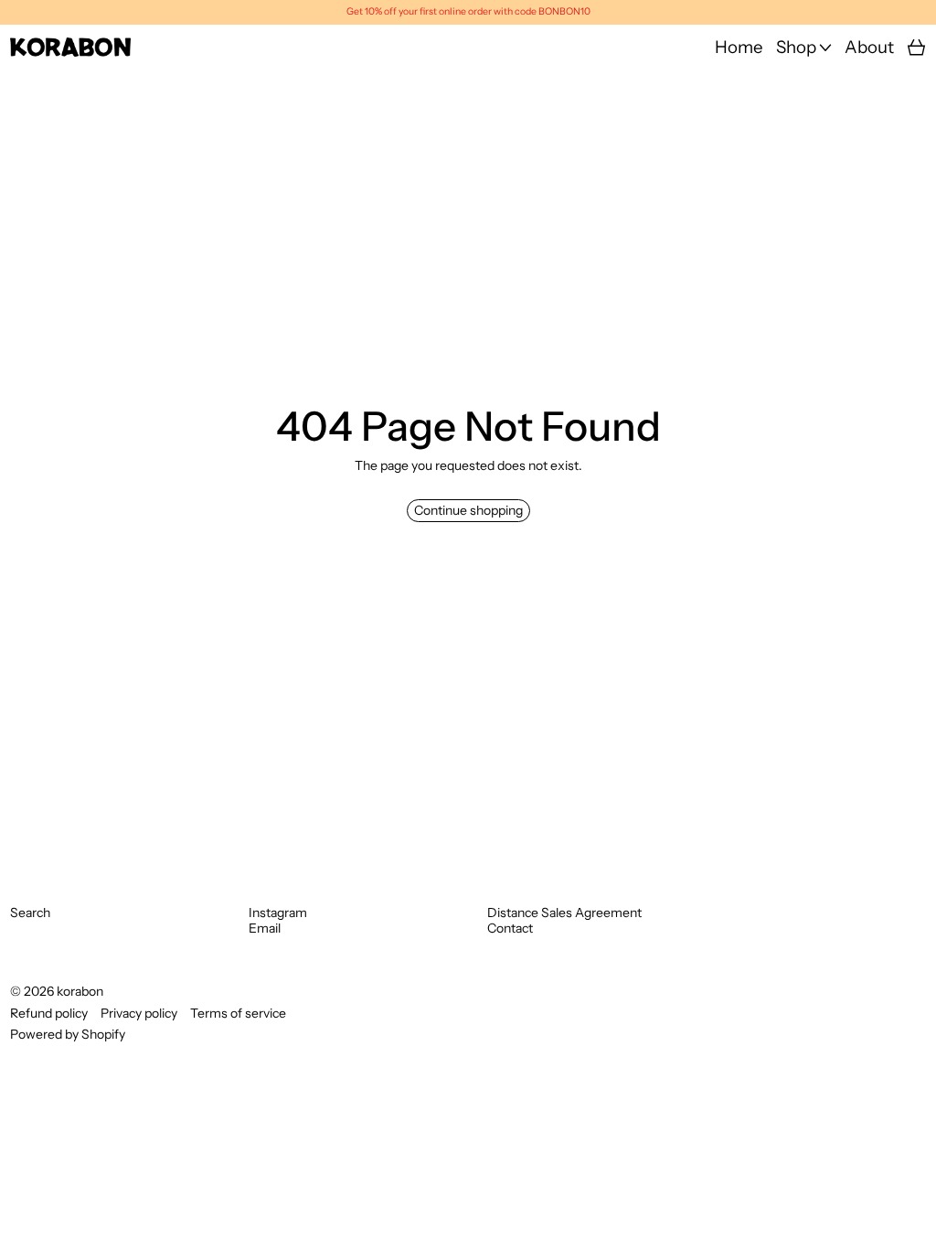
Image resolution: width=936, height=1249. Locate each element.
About (869, 47)
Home (739, 47)
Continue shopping (468, 510)
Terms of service (238, 1013)
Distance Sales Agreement (564, 912)
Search (30, 912)
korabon (80, 991)
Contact (510, 928)
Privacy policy (139, 1013)
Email (265, 928)
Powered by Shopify (67, 1034)
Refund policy (49, 1013)
